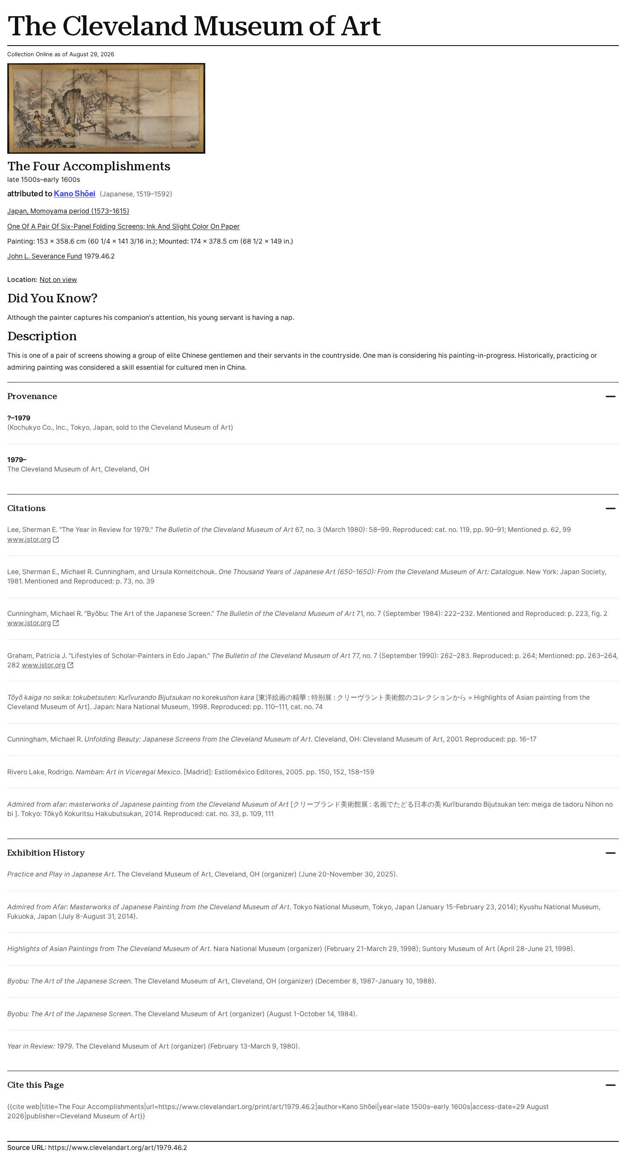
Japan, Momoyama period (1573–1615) (68, 211)
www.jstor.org (29, 539)
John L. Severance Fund (44, 256)
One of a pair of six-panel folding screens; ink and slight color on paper (123, 226)
